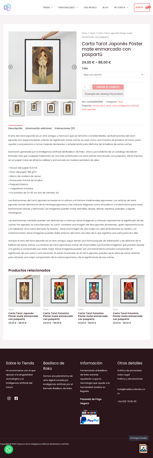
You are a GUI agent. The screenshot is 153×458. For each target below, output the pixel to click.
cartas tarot (98, 105)
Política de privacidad (129, 370)
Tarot (92, 33)
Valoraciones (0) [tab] (65, 128)
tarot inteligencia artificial (125, 105)
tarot (108, 105)
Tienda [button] (46, 7)
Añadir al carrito (108, 87)
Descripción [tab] (15, 128)
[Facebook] (16, 398)
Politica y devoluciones (130, 378)
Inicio (84, 33)
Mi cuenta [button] (119, 7)
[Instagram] (9, 398)
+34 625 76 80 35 (126, 401)
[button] (8, 449)
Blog (105, 7)
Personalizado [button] (67, 7)
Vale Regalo (90, 7)
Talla (85, 68)
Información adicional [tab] (38, 128)
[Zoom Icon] (42, 65)
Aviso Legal (123, 374)
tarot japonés (89, 109)
